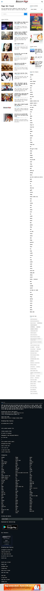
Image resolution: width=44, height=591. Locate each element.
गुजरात (31, 137)
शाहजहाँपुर (31, 285)
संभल (31, 292)
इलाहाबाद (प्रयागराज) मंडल (5, 475)
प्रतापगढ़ (31, 192)
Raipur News (33, 383)
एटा (1, 485)
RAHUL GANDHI (33, 381)
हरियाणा (31, 309)
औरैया (31, 118)
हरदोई (31, 307)
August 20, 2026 (23, 74)
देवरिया (31, 181)
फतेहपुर (31, 194)
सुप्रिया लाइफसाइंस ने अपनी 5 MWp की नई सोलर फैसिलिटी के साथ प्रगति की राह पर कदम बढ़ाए (38, 51)
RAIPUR (39, 381)
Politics (37, 377)
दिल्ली (31, 179)
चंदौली (31, 153)
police (32, 377)
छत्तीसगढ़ (31, 157)
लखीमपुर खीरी (32, 272)
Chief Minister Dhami (35, 336)
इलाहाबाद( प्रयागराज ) (33, 103)
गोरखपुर (31, 142)
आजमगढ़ (31, 92)
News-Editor (17, 24)
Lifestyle (33, 366)
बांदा (30, 214)
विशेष (31, 281)
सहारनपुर (31, 294)
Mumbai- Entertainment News (35, 373)
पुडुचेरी (31, 190)
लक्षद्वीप (31, 266)
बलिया (31, 205)
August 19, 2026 (23, 97)
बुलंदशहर (31, 224)
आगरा (31, 90)
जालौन (31, 161)
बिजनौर (31, 220)
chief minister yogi (35, 345)
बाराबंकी (31, 216)
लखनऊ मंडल (32, 270)
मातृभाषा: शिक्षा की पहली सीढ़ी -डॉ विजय (21, 73)
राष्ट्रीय (31, 264)
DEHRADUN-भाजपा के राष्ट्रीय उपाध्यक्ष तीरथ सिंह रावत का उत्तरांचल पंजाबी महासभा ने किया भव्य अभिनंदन (21, 94)
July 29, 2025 (38, 58)
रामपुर (31, 259)
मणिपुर (31, 227)
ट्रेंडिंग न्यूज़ (32, 170)
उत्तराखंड (31, 109)
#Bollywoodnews (34, 319)
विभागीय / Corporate (34, 279)
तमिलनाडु (31, 172)
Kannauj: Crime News (35, 362)
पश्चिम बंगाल (17, 480)
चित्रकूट (31, 155)
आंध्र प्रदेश (32, 96)
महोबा (30, 458)
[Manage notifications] (41, 588)
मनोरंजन (31, 233)
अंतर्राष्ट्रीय (31, 74)
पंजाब (31, 185)
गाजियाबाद (31, 135)
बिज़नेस (31, 218)
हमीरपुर (31, 305)
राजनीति (31, 253)
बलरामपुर (31, 203)
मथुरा (30, 229)
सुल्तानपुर (31, 298)
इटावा (31, 98)
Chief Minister (34, 334)
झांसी (30, 168)
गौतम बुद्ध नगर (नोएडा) (34, 148)
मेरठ (30, 248)
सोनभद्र (31, 301)
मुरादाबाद (31, 244)
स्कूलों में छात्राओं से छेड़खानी (19, 43)
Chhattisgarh (33, 332)
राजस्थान (31, 255)
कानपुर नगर (32, 124)
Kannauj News (33, 364)
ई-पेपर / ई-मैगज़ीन (33, 105)
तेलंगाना (31, 174)
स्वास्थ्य (31, 303)
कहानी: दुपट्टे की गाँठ (38, 57)
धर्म (30, 183)
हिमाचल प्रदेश (32, 311)
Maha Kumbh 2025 (34, 370)
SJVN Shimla (33, 385)
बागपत (31, 211)
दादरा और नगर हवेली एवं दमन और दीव (36, 177)
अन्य (2, 458)
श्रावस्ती (31, 494)
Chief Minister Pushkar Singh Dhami (36, 339)
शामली (31, 283)
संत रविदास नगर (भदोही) (34, 290)
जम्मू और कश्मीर (32, 159)
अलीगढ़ (31, 85)
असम (31, 87)
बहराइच (31, 209)
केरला (31, 129)
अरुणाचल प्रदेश (32, 83)
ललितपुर (31, 485)
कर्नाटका (31, 122)
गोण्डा (31, 140)
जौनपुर (31, 164)
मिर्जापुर (31, 240)
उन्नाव (31, 111)
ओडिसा (31, 116)
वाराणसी (31, 277)
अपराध (31, 79)
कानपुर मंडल (32, 127)
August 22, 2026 (23, 24)
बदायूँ (30, 198)
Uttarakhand (33, 389)
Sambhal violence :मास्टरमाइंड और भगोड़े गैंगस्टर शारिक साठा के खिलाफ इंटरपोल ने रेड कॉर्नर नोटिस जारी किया (21, 33)
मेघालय (31, 246)
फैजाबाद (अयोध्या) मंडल (34, 196)
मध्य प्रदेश (31, 231)
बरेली (16, 489)
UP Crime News (34, 387)
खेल (30, 133)
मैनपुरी (31, 251)
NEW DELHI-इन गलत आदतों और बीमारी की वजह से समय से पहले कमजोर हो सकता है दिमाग (21, 115)
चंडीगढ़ (2, 511)
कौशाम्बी (31, 131)
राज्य (30, 257)
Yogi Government (34, 393)
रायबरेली (31, 261)
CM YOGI (37, 347)
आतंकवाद (31, 94)
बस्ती (30, 207)
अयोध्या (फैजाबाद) (33, 81)
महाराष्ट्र (31, 235)
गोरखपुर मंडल (32, 144)
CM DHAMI (32, 347)
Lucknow (38, 366)
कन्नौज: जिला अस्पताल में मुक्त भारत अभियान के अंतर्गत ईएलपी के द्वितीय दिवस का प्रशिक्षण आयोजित (21, 84)
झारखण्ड (31, 166)
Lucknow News (33, 368)
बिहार (31, 222)
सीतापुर (31, 296)
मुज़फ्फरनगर (32, 242)
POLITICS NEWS (34, 379)
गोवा (30, 146)
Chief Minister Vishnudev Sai (36, 343)
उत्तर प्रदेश (31, 107)
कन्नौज (31, 120)
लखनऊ (31, 268)
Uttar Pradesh (34, 391)
